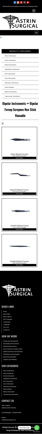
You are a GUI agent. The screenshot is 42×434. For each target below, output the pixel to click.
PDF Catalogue (7, 319)
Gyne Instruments (10, 78)
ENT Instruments (10, 74)
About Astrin (6, 314)
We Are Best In (7, 317)
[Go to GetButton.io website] (36, 432)
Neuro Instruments (10, 56)
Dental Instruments (10, 65)
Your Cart (6, 327)
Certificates (6, 324)
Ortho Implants (9, 87)
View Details (19, 158)
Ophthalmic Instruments (12, 69)
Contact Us (6, 330)
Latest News (6, 322)
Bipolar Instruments (11, 92)
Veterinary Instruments (11, 83)
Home (5, 311)
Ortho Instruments (10, 60)
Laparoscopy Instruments (12, 96)
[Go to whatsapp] (37, 427)
